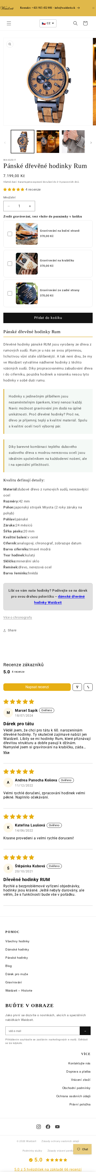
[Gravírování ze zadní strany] (27, 293)
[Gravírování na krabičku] (27, 264)
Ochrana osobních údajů (73, 1096)
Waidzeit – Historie (18, 990)
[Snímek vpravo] (91, 143)
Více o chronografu (17, 617)
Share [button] (12, 630)
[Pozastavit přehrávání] (93, 8)
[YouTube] (57, 1127)
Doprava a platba (78, 1071)
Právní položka (80, 1104)
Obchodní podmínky (76, 1088)
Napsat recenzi (37, 687)
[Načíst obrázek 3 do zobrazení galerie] (73, 141)
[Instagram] (38, 1127)
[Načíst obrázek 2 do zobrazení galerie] (48, 141)
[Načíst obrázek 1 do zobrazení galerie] (22, 141)
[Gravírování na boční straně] (27, 234)
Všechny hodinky (17, 941)
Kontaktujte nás (79, 1063)
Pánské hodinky (16, 957)
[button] (9, 23)
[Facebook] (48, 1127)
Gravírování (13, 982)
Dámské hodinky (17, 949)
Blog (8, 966)
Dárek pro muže (16, 974)
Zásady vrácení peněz (61, 1150)
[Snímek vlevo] (5, 143)
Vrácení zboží (81, 1079)
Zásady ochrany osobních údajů (60, 1141)
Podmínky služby (32, 1150)
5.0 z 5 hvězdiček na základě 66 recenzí (47, 1169)
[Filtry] (77, 687)
